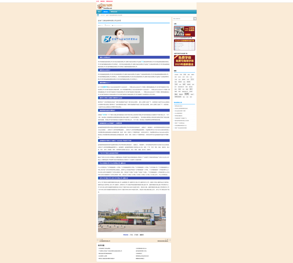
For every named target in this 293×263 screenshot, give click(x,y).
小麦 (176, 79)
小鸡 (191, 76)
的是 (180, 84)
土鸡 (183, 77)
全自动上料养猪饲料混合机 (181, 108)
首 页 (97, 1)
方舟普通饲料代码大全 (141, 248)
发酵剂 (192, 74)
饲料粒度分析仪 (178, 106)
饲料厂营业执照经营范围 (181, 128)
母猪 (176, 81)
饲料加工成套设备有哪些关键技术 (107, 258)
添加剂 (180, 82)
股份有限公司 (181, 86)
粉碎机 (188, 84)
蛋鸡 (176, 89)
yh (102, 25)
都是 (187, 89)
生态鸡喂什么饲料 (103, 256)
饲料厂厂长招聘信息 (179, 123)
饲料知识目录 (109, 1)
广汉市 (104, 115)
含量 (175, 76)
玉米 (176, 84)
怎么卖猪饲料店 (178, 113)
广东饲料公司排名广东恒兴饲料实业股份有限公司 (110, 251)
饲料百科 (102, 1)
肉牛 (175, 86)
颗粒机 (181, 94)
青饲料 (191, 91)
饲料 (187, 93)
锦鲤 (176, 91)
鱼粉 (187, 96)
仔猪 (181, 74)
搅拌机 (183, 79)
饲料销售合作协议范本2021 (142, 256)
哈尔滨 (179, 76)
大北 (187, 77)
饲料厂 (192, 94)
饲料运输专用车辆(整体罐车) (105, 253)
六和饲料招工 (139, 253)
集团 (179, 91)
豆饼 (183, 89)
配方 (191, 89)
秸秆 (184, 84)
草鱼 (186, 86)
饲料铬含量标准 (178, 115)
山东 (179, 79)
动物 (189, 74)
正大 (192, 79)
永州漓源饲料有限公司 (104, 241)
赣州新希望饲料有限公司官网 (182, 120)
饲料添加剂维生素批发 (162, 241)
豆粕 (179, 89)
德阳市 (105, 87)
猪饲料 (188, 82)
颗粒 (176, 94)
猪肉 (184, 81)
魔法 (184, 96)
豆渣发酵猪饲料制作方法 (181, 125)
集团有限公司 (185, 91)
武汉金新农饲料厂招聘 (180, 111)
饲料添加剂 (178, 97)
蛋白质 (190, 86)
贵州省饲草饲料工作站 (141, 251)
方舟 (188, 79)
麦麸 (191, 96)
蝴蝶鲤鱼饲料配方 (140, 258)
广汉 (142, 62)
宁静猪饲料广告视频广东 (181, 118)
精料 (193, 84)
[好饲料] (104, 3)
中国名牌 (176, 74)
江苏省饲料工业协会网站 (104, 248)
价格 (185, 74)
